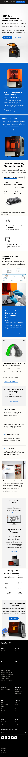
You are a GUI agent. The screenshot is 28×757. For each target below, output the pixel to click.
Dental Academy (4, 704)
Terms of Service (11, 750)
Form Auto (3, 655)
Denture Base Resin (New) (7, 674)
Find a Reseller (20, 1)
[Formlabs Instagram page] (9, 737)
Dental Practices (18, 691)
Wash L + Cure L (18, 653)
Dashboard (17, 666)
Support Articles (4, 724)
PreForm (17, 664)
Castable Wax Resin (5, 676)
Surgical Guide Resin (5, 670)
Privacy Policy (4, 750)
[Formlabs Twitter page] (6, 737)
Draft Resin (3, 668)
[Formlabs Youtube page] (12, 737)
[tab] (10, 177)
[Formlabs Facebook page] (2, 737)
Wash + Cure (18, 650)
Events (16, 706)
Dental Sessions (4, 710)
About (16, 702)
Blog (2, 702)
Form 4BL (3, 653)
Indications (3, 706)
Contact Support (5, 721)
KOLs (2, 713)
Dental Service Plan (5, 689)
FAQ (8, 752)
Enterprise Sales (18, 724)
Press (16, 708)
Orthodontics (18, 693)
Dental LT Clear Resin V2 (6, 672)
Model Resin (4, 666)
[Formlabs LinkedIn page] (15, 737)
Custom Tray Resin (5, 678)
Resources (3, 708)
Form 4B (3, 650)
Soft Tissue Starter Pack (6, 680)
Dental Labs (17, 689)
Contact (17, 710)
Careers (16, 704)
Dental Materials (5, 664)
